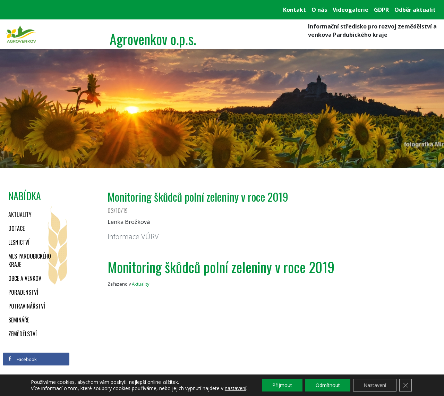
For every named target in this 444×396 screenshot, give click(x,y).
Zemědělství (22, 334)
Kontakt (294, 10)
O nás (319, 10)
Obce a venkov (24, 278)
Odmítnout (328, 385)
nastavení (235, 388)
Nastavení (375, 385)
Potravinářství (26, 306)
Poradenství (23, 292)
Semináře (18, 320)
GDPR (381, 10)
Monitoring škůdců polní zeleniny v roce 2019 (221, 266)
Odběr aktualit (415, 10)
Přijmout (282, 385)
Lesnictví (18, 242)
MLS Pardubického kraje (29, 260)
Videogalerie (350, 10)
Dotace (16, 228)
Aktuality (20, 214)
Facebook (26, 359)
